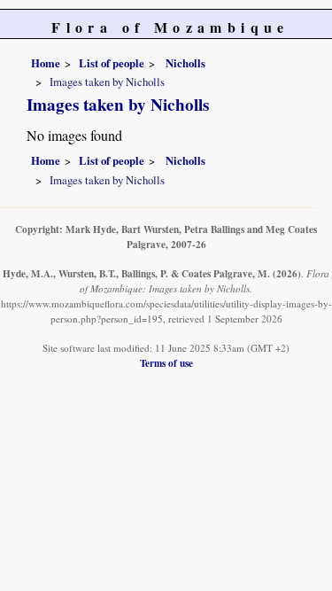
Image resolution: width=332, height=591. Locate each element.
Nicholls (184, 63)
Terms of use (166, 362)
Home (45, 63)
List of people (111, 63)
